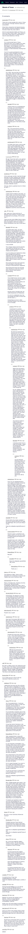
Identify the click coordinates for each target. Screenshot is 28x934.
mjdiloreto (6, 683)
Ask (17, 2)
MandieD (8, 227)
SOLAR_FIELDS (10, 593)
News (7, 2)
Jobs (25, 2)
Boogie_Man (5, 675)
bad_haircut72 (5, 908)
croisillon (4, 874)
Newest (12, 2)
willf (3, 663)
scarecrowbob (11, 531)
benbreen (12, 10)
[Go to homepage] (2, 2)
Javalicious (7, 173)
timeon (6, 812)
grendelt (10, 104)
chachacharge (7, 580)
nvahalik (10, 275)
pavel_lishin (5, 20)
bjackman (4, 895)
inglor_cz (6, 572)
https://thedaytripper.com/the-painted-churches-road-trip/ (14, 179)
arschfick (4, 929)
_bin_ (5, 211)
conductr (6, 40)
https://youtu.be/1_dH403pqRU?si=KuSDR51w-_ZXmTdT (10, 900)
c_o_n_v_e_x (9, 156)
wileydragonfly (7, 610)
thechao (6, 917)
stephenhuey (9, 70)
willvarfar (10, 849)
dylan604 (8, 517)
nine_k (7, 701)
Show (21, 2)
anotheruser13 (11, 142)
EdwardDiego (11, 552)
